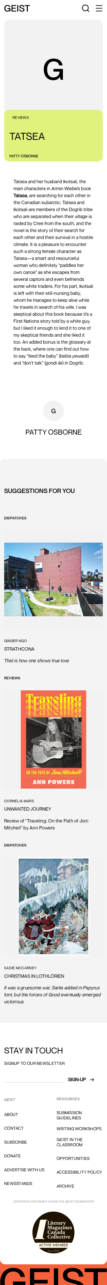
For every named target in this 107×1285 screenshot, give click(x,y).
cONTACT (14, 1128)
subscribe (15, 1142)
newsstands (18, 1183)
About (11, 1114)
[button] (99, 8)
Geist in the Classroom (70, 1142)
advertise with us (24, 1169)
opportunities (73, 1158)
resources (68, 1099)
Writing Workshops (79, 1128)
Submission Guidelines (69, 1115)
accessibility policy (79, 1172)
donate (12, 1155)
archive (65, 1186)
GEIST (9, 1100)
